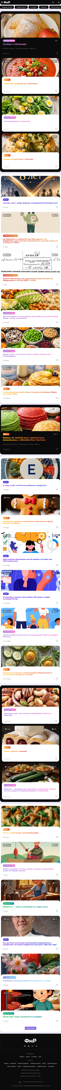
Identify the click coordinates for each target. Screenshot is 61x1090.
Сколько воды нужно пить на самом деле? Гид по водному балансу (30, 636)
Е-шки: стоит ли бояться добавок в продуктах (25, 485)
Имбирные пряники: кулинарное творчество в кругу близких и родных (28, 522)
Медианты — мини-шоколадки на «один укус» (25, 907)
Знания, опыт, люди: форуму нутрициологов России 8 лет (30, 203)
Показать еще (30, 1028)
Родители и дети (21, 7)
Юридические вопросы (10, 235)
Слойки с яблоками (14, 44)
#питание (6, 48)
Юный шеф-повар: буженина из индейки (22, 1017)
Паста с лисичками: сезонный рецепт (21, 833)
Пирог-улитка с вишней (15, 751)
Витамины (44, 7)
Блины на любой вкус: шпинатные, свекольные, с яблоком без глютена (24, 439)
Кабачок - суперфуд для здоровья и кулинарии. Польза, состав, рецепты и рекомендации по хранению (30, 790)
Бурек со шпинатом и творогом (18, 159)
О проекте (34, 1056)
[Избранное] (57, 53)
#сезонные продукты (22, 48)
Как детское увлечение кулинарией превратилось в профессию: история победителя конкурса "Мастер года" (30, 944)
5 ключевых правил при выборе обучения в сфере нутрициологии (26, 598)
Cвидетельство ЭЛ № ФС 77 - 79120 (31, 1076)
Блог (40, 1056)
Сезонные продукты (9, 977)
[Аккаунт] (59, 2)
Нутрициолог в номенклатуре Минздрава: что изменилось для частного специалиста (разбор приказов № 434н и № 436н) (30, 241)
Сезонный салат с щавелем (17, 121)
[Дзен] (25, 1046)
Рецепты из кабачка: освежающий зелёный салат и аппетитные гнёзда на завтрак (27, 674)
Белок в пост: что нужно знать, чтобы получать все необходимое (27, 355)
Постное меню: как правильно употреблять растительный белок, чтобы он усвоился (30, 317)
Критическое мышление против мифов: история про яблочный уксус (27, 560)
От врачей (33, 7)
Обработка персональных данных (30, 1070)
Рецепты (7, 79)
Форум (28, 1056)
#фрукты (33, 48)
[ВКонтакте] (32, 1046)
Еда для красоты (52, 1063)
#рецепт (12, 48)
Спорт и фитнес (11, 1066)
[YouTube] (29, 1046)
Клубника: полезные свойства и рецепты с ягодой (26, 981)
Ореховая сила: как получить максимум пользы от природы (28, 714)
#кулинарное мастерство (11, 444)
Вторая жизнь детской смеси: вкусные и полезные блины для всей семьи (30, 393)
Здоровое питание (7, 7)
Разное (6, 199)
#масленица (23, 444)
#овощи (30, 444)
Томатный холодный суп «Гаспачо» (21, 84)
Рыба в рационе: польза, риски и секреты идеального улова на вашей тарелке (28, 870)
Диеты (44, 1063)
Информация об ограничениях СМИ (30, 1073)
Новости (22, 1056)
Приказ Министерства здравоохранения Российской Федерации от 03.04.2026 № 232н (28, 279)
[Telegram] (36, 1046)
